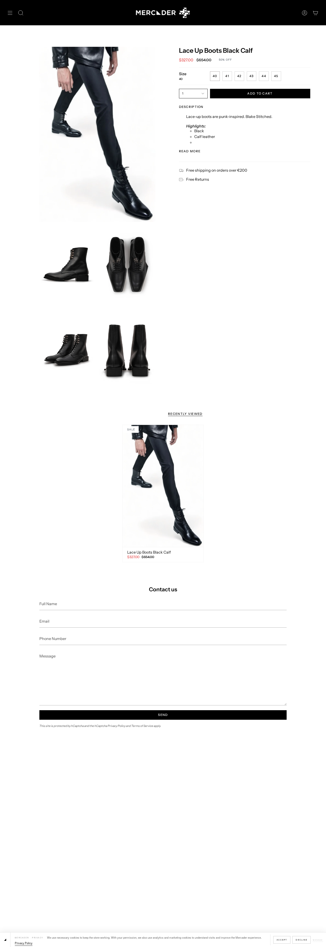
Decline (301, 939)
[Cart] (315, 13)
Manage (318, 940)
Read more (190, 151)
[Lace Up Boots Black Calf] (163, 486)
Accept (282, 939)
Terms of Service (142, 726)
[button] (20, 13)
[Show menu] (10, 13)
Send (163, 715)
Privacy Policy (23, 943)
